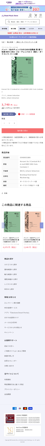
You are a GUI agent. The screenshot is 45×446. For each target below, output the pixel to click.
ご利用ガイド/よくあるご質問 (15, 351)
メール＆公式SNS (10, 322)
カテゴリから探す (10, 264)
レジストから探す (10, 284)
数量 (3, 118)
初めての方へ (9, 346)
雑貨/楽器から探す (11, 279)
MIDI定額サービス (10, 308)
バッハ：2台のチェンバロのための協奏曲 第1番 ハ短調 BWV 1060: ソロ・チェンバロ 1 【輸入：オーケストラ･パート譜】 (11, 240)
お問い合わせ (9, 366)
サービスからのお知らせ (13, 327)
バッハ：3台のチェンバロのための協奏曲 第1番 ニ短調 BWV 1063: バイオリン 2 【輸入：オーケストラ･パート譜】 (32, 240)
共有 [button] (5, 193)
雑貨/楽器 (22, 28)
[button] (40, 15)
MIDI (40, 28)
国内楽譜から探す (10, 269)
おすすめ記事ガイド (11, 317)
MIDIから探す (9, 289)
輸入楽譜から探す (10, 274)
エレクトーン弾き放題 (12, 303)
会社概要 (7, 394)
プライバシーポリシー (12, 389)
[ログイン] (30, 15)
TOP (3, 42)
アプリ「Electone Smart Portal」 (17, 313)
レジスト (31, 28)
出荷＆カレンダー (10, 361)
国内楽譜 (4, 28)
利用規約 (7, 379)
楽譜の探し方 (9, 356)
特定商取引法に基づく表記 (13, 384)
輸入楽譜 (13, 28)
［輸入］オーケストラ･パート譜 (26, 42)
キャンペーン (9, 332)
